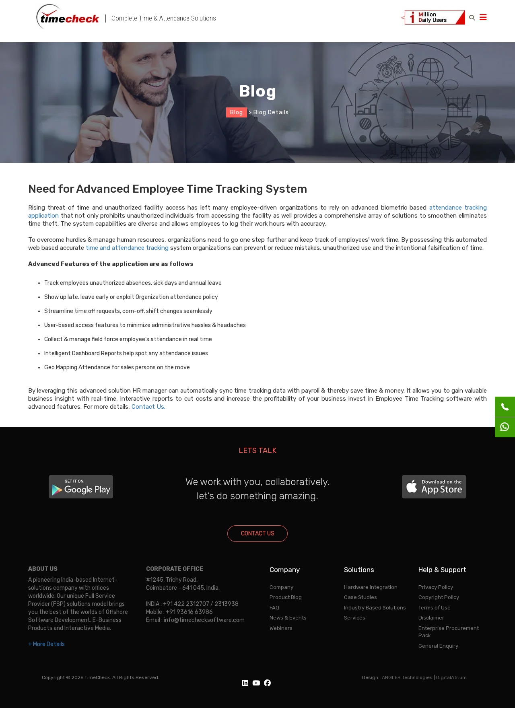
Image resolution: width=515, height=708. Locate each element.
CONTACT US (257, 533)
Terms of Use (434, 608)
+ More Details (46, 644)
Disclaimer (431, 618)
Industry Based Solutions (375, 608)
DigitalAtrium (451, 677)
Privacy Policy (435, 587)
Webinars (281, 628)
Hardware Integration (371, 587)
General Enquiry (438, 646)
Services (354, 618)
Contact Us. (148, 406)
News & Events (288, 618)
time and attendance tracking (127, 247)
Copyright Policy (438, 597)
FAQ (274, 608)
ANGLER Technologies (407, 677)
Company (281, 587)
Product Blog (286, 597)
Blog (236, 112)
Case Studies (360, 597)
